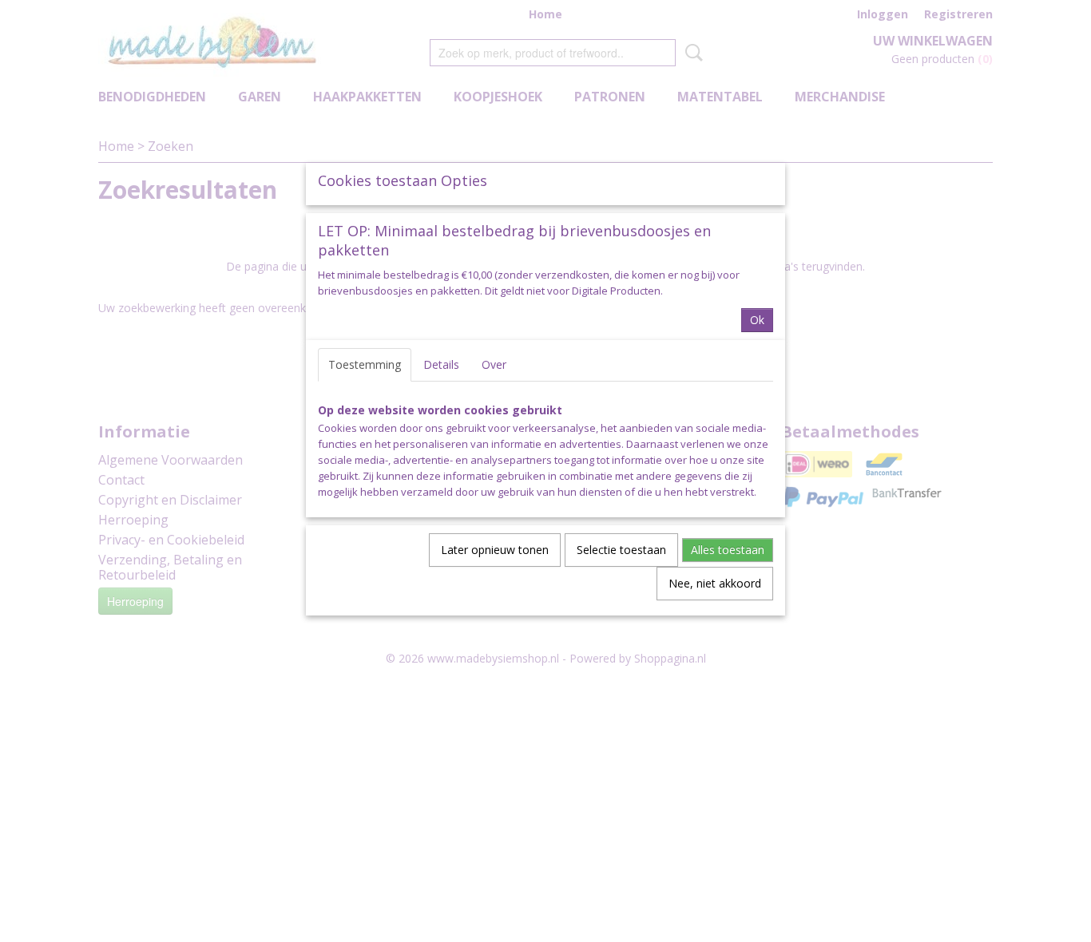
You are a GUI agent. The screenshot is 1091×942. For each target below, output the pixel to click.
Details (441, 364)
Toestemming (364, 364)
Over (494, 364)
